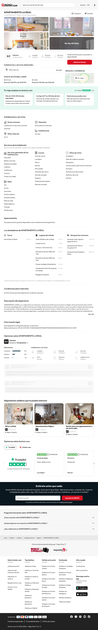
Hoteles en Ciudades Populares (66, 567)
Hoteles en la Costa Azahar (48, 567)
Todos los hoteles (65, 602)
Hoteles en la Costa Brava (48, 580)
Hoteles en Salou (30, 566)
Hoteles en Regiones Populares (66, 580)
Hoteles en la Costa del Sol (48, 599)
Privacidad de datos (33, 621)
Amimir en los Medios (12, 588)
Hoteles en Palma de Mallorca (32, 584)
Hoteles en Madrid (31, 608)
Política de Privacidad (66, 502)
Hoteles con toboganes (63, 592)
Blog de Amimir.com (15, 583)
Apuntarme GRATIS (72, 498)
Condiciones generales (15, 621)
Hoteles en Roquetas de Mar (32, 590)
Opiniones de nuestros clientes (13, 571)
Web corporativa (82, 570)
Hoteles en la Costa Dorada (48, 586)
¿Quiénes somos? (14, 566)
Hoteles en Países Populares (65, 586)
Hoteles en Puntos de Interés (65, 573)
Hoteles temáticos (65, 598)
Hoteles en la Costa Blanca (48, 573)
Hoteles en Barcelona (28, 603)
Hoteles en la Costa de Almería (48, 605)
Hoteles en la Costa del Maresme (48, 592)
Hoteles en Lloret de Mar (31, 571)
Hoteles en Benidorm (28, 596)
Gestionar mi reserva (12, 578)
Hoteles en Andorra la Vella (31, 578)
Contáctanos (80, 566)
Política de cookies (48, 621)
